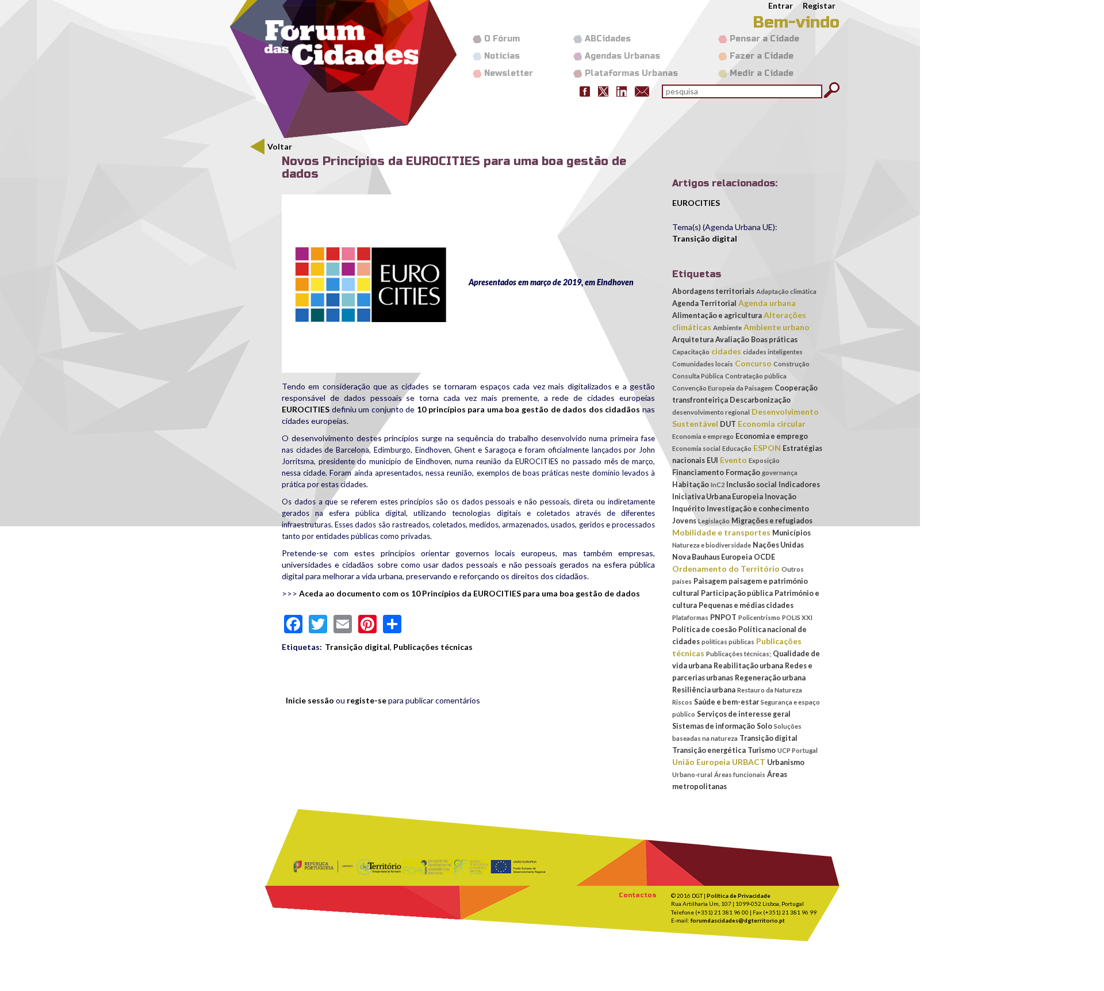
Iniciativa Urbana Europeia (717, 496)
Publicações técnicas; (738, 653)
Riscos (682, 702)
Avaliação (732, 339)
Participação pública (737, 593)
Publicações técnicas (433, 647)
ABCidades (608, 39)
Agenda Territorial (704, 303)
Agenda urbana (767, 303)
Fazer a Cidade (761, 56)
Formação (743, 472)
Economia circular (772, 423)
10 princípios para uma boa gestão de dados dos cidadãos (528, 409)
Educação (737, 448)
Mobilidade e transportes (721, 532)
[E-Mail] (642, 90)
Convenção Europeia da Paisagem (722, 388)
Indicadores (799, 484)
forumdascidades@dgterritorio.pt (738, 920)
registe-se (366, 700)
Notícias (502, 56)
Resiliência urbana (703, 690)
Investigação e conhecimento (758, 508)
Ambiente (727, 327)
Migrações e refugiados (771, 520)
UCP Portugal (797, 750)
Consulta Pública (697, 376)
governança (780, 472)
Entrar (780, 5)
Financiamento (698, 472)
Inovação (780, 496)
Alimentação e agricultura (717, 315)
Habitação (690, 484)
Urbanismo (785, 762)
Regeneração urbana (770, 678)
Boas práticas (774, 339)
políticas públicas (728, 641)
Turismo (761, 750)
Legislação (714, 521)
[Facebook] (585, 90)
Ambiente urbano (776, 327)
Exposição (764, 460)
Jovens (684, 520)
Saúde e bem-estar (726, 702)
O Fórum (502, 39)
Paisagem (710, 581)
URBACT (748, 762)
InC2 (717, 484)
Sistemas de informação (713, 726)
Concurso (753, 363)
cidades (726, 351)
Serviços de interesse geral (744, 714)
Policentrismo (759, 617)
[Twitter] (603, 90)
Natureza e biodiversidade (711, 545)
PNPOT (723, 617)
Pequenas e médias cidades (746, 605)
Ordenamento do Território (726, 568)
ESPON (767, 448)
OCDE (764, 557)
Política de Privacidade (738, 895)
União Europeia (701, 762)
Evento (733, 460)
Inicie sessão (310, 700)
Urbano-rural (692, 774)
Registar (819, 5)
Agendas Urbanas (622, 56)
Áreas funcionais (739, 774)
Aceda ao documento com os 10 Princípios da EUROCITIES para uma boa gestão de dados (469, 593)
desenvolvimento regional (711, 412)
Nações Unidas (778, 545)
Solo (764, 726)
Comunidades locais (702, 364)
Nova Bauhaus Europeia (712, 557)
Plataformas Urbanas (631, 73)
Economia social (696, 448)
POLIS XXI (797, 617)
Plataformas (690, 617)
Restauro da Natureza (769, 690)
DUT (728, 424)
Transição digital (357, 647)
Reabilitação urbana (748, 665)
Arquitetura (693, 339)
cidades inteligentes (773, 351)
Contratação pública (756, 376)
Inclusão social (751, 484)
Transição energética (709, 750)
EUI (712, 460)
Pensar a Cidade (764, 39)
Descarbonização (760, 400)
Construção (791, 364)
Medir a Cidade (761, 73)
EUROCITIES (305, 409)
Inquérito (688, 508)
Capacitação (691, 351)
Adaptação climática (786, 291)
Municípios (791, 533)
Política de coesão (704, 629)
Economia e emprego (703, 436)
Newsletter (508, 73)
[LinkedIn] (621, 90)
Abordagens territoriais (713, 291)
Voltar (279, 146)
